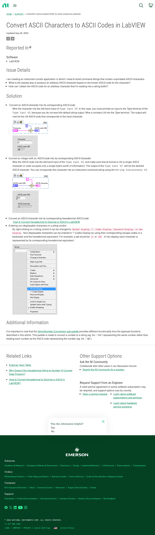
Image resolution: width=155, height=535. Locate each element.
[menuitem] (141, 6)
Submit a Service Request (89, 498)
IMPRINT (16, 528)
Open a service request (94, 394)
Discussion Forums (48, 498)
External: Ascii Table (20, 365)
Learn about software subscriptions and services (127, 395)
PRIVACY (27, 528)
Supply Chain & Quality (77, 487)
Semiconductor (123, 465)
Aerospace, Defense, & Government (42, 465)
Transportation (139, 465)
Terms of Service (76, 476)
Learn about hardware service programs (125, 404)
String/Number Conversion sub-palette (58, 331)
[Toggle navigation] (20, 5)
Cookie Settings (42, 528)
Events (93, 487)
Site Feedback (109, 498)
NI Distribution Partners (15, 476)
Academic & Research (14, 465)
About (32, 487)
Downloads (9, 498)
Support (19, 14)
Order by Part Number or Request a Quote (105, 476)
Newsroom (60, 487)
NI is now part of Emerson (15, 487)
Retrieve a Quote (59, 476)
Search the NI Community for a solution (103, 369)
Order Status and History (38, 476)
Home (9, 14)
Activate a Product (67, 498)
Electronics (65, 465)
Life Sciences (108, 465)
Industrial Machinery (90, 465)
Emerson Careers (45, 487)
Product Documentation (27, 498)
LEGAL (7, 528)
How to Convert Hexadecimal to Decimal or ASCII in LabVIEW (46, 222)
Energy (76, 465)
